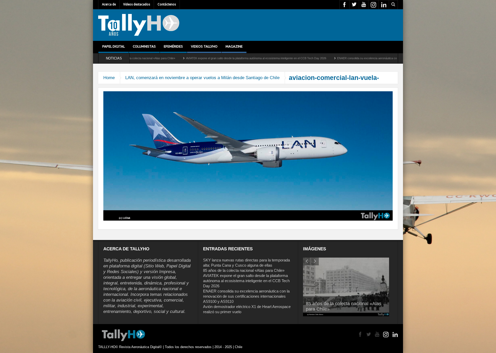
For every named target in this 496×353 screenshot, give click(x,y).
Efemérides (173, 46)
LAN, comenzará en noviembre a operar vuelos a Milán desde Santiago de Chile (202, 77)
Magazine (234, 46)
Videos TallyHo (204, 46)
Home (109, 77)
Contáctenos (167, 4)
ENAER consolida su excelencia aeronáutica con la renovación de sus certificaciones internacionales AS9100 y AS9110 (375, 58)
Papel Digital (113, 46)
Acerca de (109, 4)
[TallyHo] (138, 25)
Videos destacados (136, 4)
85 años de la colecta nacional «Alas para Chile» (243, 270)
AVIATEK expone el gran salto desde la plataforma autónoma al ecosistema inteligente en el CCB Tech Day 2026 (220, 58)
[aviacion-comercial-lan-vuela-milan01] (248, 156)
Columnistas (144, 46)
